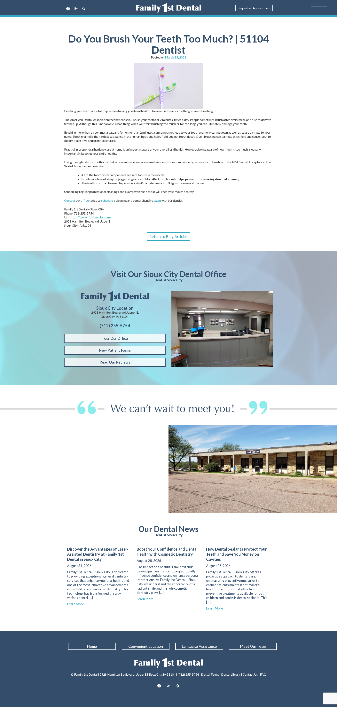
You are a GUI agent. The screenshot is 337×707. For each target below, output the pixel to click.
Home (92, 646)
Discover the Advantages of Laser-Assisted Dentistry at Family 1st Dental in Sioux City (98, 554)
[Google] (76, 9)
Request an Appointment (254, 8)
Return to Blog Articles (168, 236)
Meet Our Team (253, 646)
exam (157, 200)
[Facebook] (68, 9)
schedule (107, 200)
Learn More (77, 604)
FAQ (263, 674)
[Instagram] (168, 686)
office (85, 200)
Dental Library (230, 674)
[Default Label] (83, 9)
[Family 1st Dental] (168, 8)
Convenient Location (145, 646)
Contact (69, 200)
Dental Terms (210, 674)
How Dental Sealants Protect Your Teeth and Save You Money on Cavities (236, 554)
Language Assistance (199, 646)
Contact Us (250, 674)
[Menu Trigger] (319, 8)
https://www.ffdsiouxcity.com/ (90, 217)
